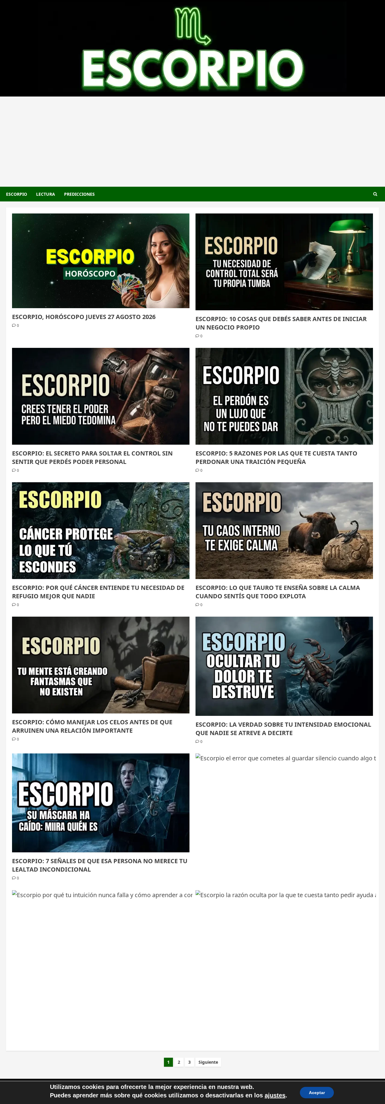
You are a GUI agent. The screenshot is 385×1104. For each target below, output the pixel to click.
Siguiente (208, 1062)
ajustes (275, 1095)
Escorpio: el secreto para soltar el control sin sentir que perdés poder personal (92, 457)
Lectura (45, 194)
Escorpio (16, 194)
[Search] (375, 194)
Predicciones (79, 194)
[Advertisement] (192, 142)
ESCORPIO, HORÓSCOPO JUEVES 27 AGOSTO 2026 (84, 317)
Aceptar (317, 1092)
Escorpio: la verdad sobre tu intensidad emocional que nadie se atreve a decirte (283, 728)
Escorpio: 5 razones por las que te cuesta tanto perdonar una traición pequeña (276, 457)
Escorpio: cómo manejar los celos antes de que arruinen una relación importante (92, 726)
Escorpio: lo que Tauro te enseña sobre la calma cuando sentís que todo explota (278, 592)
